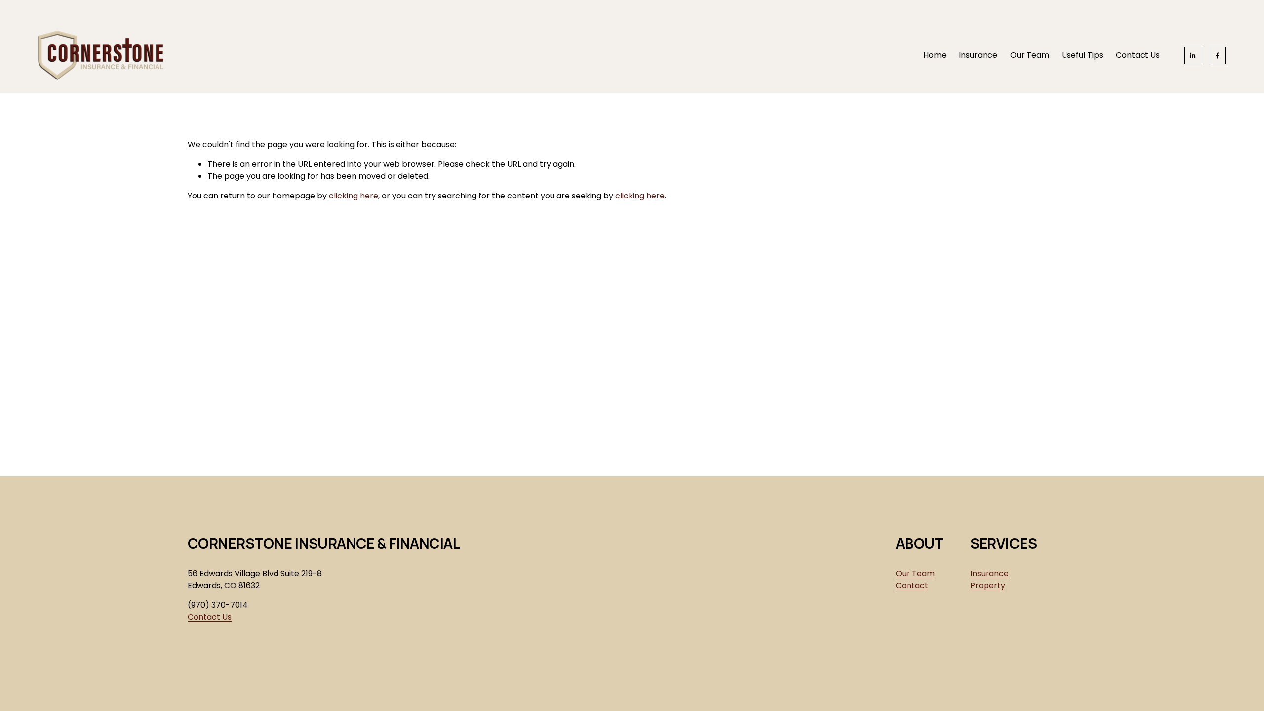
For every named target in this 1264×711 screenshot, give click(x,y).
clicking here (353, 195)
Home (935, 55)
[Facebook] (1217, 55)
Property (987, 585)
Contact (912, 585)
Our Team (1029, 55)
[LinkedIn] (1192, 55)
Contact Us (1138, 55)
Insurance (978, 55)
